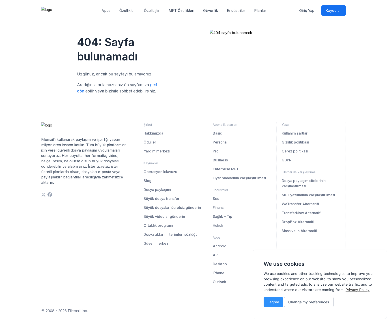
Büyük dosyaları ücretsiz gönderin (172, 207)
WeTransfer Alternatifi (300, 204)
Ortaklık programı (158, 225)
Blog (147, 180)
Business (220, 160)
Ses (216, 198)
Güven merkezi (156, 243)
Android (219, 246)
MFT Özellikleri (181, 10)
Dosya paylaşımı (157, 189)
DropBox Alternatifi (298, 222)
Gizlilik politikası (295, 142)
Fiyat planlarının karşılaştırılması (239, 178)
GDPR (286, 160)
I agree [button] (273, 302)
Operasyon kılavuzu (160, 171)
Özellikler (127, 10)
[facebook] (49, 194)
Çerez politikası (295, 151)
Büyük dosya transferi (162, 198)
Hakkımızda (153, 133)
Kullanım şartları (295, 133)
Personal (220, 142)
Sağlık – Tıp (222, 216)
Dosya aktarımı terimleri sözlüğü (171, 234)
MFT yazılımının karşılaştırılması (308, 195)
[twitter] (43, 194)
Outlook (219, 282)
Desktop (220, 264)
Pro (216, 151)
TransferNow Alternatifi (301, 213)
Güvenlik (210, 10)
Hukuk (218, 225)
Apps (105, 10)
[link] (358, 289)
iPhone (218, 273)
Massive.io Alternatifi (299, 231)
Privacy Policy (358, 289)
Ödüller (150, 142)
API (216, 255)
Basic (217, 133)
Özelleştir (152, 10)
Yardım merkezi (157, 151)
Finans (218, 207)
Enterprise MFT (226, 169)
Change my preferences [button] (308, 302)
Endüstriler (236, 10)
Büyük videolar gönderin (164, 216)
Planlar (260, 10)
